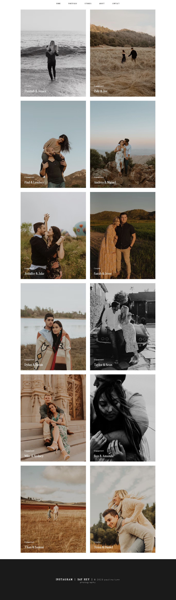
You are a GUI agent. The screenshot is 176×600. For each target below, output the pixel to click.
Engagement (99, 86)
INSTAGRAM (64, 579)
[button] (72, 3)
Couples (27, 86)
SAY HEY (84, 579)
